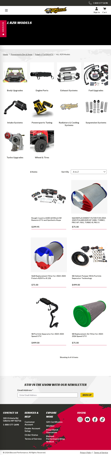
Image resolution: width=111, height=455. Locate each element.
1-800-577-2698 (11, 424)
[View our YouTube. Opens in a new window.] (87, 419)
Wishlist (50, 425)
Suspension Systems (96, 122)
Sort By (65, 171)
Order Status (31, 435)
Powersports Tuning (42, 122)
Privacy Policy (86, 452)
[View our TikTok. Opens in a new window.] (102, 419)
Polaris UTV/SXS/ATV (44, 54)
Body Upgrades (15, 90)
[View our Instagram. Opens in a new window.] (80, 419)
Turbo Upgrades (15, 157)
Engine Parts (42, 90)
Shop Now (49, 196)
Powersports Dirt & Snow (21, 54)
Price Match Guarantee (52, 431)
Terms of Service (33, 438)
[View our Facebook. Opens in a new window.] (95, 419)
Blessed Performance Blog (55, 437)
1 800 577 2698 (100, 3)
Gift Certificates (54, 422)
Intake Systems (15, 122)
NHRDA (50, 441)
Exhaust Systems (69, 90)
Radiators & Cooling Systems (69, 123)
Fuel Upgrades (96, 90)
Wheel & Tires (42, 157)
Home (5, 54)
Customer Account (30, 423)
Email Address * (25, 390)
